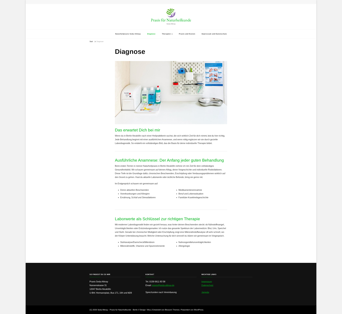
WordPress (198, 310)
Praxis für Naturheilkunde (171, 20)
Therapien (166, 34)
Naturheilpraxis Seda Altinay (128, 34)
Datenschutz (207, 285)
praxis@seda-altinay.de (163, 285)
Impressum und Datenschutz (214, 34)
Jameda (205, 292)
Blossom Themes (172, 310)
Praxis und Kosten (187, 34)
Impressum (206, 281)
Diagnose (151, 34)
